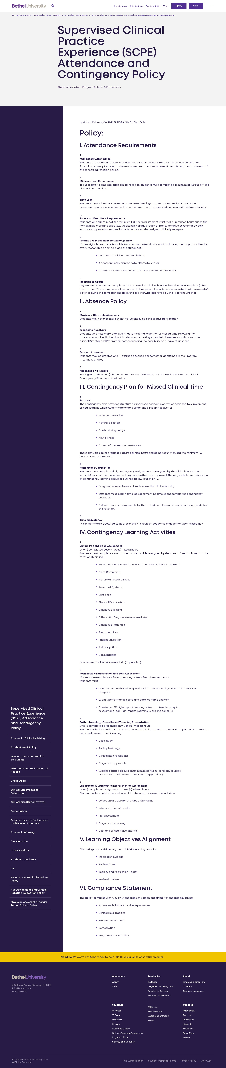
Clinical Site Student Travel (28, 802)
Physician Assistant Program (86, 15)
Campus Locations (193, 991)
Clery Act (206, 1061)
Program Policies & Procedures (117, 15)
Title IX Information (132, 1061)
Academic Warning (23, 832)
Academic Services (158, 991)
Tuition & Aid (153, 6)
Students (117, 1005)
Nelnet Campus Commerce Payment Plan (127, 1035)
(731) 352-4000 (19, 991)
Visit (165, 6)
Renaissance (155, 1012)
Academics (120, 6)
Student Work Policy (23, 747)
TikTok (186, 1038)
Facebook (188, 1011)
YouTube (188, 1029)
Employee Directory (194, 982)
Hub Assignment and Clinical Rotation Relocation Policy (29, 891)
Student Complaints (23, 859)
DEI (12, 869)
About (186, 976)
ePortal (116, 1011)
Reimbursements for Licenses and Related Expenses (29, 822)
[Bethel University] (29, 979)
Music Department (158, 1016)
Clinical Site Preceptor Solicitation (25, 791)
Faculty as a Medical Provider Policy (29, 879)
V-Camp (116, 1015)
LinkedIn (187, 1024)
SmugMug (188, 1033)
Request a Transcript (159, 996)
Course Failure (20, 850)
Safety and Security (123, 1042)
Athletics (153, 1007)
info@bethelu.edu (21, 988)
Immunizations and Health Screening (27, 758)
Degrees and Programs (161, 987)
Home (15, 15)
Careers (187, 987)
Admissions (136, 6)
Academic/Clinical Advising (28, 738)
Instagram (188, 1020)
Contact (188, 1005)
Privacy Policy (188, 1061)
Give (195, 6)
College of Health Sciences (57, 15)
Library (116, 1024)
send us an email (153, 957)
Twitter (187, 1015)
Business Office (121, 1029)
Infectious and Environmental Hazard (29, 770)
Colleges (37, 15)
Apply (179, 6)
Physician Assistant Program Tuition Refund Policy (29, 904)
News (151, 1021)
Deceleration (19, 841)
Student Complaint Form (162, 1061)
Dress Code (18, 781)
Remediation (19, 811)
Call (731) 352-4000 (127, 957)
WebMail (117, 1020)
